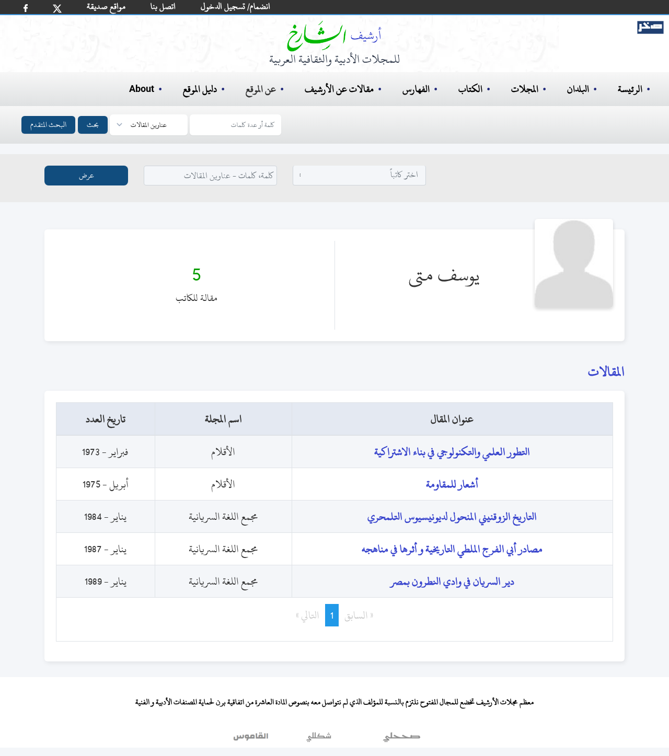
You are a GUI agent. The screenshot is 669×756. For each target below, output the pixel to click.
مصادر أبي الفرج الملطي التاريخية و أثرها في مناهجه (452, 549)
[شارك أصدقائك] (25, 8)
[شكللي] (319, 740)
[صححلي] (401, 740)
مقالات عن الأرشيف (339, 89)
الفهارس (416, 89)
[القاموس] (252, 740)
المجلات (524, 89)
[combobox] (359, 175)
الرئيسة (630, 89)
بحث (93, 125)
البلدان (578, 89)
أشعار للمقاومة (452, 484)
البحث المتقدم (48, 125)
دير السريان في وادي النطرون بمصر (452, 581)
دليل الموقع (200, 89)
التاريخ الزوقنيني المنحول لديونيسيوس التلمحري (452, 516)
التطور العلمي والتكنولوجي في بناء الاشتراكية (452, 451)
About (141, 89)
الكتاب (470, 89)
